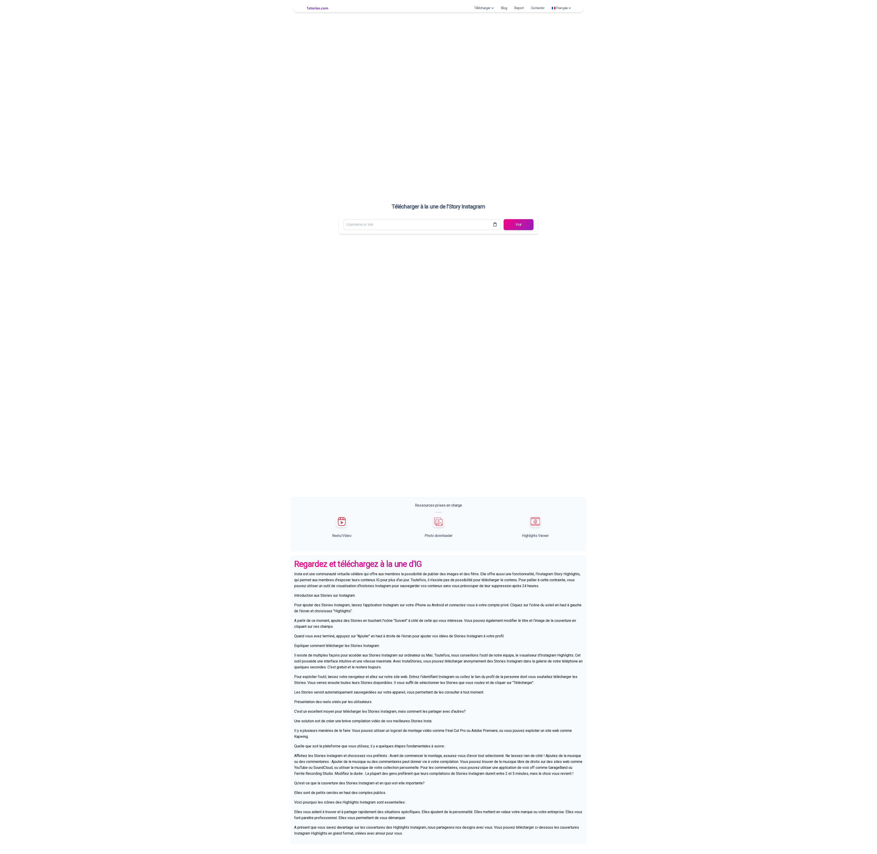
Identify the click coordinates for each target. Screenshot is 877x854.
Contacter (537, 8)
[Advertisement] (438, 461)
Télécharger (482, 8)
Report (519, 8)
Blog (504, 8)
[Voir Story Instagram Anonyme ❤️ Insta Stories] (317, 8)
